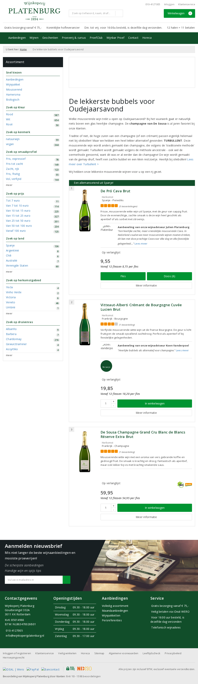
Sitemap (99, 653)
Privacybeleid (173, 653)
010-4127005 (152, 4)
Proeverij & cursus (74, 37)
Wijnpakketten (111, 615)
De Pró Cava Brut (115, 191)
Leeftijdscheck (151, 653)
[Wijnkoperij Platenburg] (34, 10)
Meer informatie (146, 285)
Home (23, 49)
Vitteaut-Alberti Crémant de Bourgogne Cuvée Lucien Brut (141, 307)
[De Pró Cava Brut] (85, 210)
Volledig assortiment (115, 606)
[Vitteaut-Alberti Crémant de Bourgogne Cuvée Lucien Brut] (85, 324)
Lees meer (141, 243)
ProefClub (96, 37)
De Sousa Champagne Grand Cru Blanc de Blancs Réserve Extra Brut (143, 434)
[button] (106, 366)
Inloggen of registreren (17, 653)
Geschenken (50, 37)
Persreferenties (112, 620)
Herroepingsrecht (13, 657)
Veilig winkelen (67, 653)
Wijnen (34, 37)
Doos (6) (169, 276)
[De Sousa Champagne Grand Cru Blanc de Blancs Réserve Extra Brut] (85, 452)
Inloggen (169, 4)
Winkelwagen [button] (179, 13)
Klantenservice (186, 4)
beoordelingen (89, 676)
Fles (123, 276)
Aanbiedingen (17, 37)
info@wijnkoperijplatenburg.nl (25, 635)
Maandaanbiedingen (115, 610)
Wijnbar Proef (115, 37)
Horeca (147, 37)
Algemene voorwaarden (123, 653)
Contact (133, 37)
